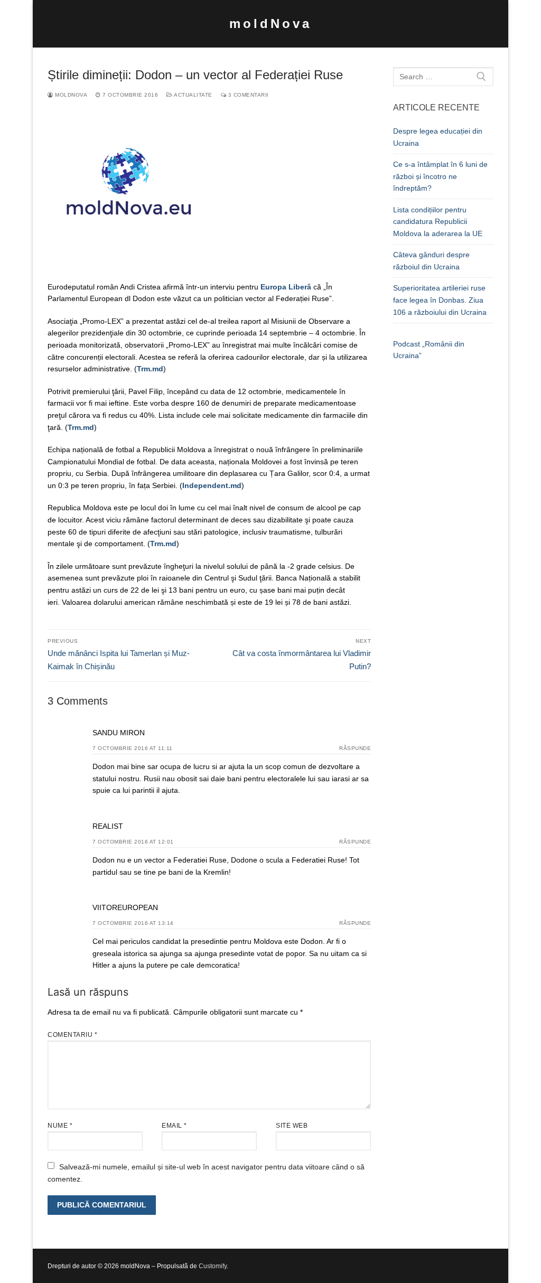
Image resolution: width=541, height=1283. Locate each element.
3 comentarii (247, 95)
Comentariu (72, 1034)
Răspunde (355, 748)
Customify (213, 1266)
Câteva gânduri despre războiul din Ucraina (431, 260)
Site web (291, 1125)
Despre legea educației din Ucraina (437, 137)
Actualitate (192, 95)
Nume (60, 1125)
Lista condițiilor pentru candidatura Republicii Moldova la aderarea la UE (437, 221)
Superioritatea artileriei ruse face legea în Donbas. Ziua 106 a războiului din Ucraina (440, 300)
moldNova (270, 23)
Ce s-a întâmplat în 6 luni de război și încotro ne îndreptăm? (440, 176)
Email (174, 1125)
